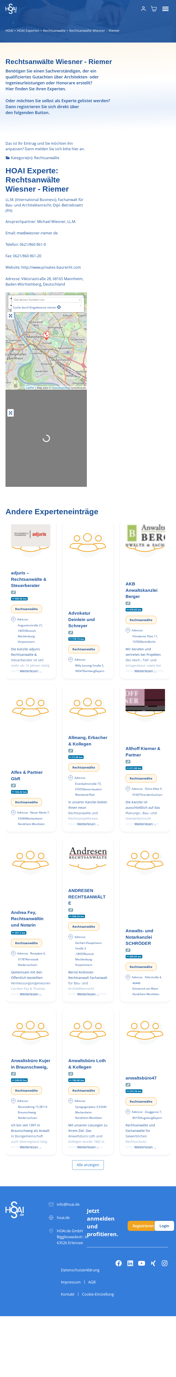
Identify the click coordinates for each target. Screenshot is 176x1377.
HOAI (9, 30)
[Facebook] (119, 1263)
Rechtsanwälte (54, 30)
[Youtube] (141, 1263)
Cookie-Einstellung (98, 1294)
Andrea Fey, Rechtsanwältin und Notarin (27, 918)
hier (75, 148)
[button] (165, 9)
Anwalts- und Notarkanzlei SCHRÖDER (139, 937)
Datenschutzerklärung (80, 1270)
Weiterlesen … (31, 671)
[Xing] (153, 1263)
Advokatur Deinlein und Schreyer (81, 619)
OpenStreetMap (61, 387)
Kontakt (67, 1294)
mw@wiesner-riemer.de (37, 233)
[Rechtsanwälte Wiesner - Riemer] (46, 335)
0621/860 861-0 (33, 244)
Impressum (71, 1282)
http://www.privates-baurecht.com (51, 267)
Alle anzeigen (88, 1164)
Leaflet (30, 387)
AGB (92, 1282)
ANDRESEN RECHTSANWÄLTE (87, 896)
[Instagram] (164, 1263)
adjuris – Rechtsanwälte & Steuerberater (29, 579)
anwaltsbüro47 (141, 1078)
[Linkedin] (130, 1263)
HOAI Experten (28, 30)
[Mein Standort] (59, 307)
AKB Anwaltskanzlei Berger (141, 590)
